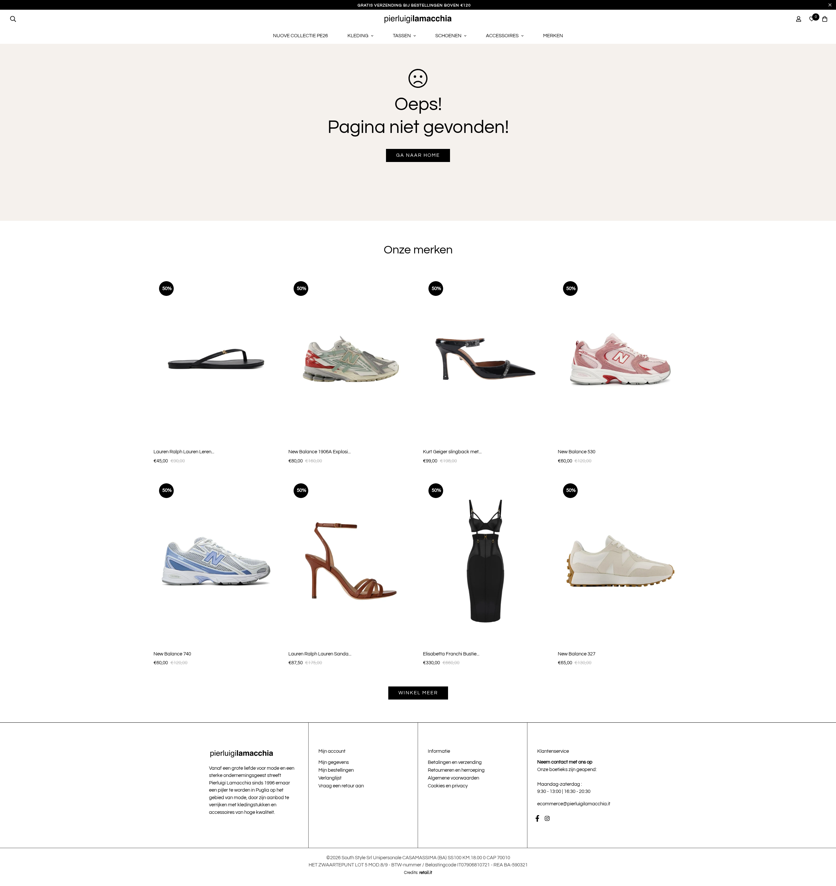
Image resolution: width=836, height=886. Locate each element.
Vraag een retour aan (341, 785)
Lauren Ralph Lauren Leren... (183, 451)
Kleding (357, 35)
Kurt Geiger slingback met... (452, 451)
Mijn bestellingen (336, 770)
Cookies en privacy (448, 785)
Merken (553, 35)
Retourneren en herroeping (456, 770)
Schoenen (448, 35)
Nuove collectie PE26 (300, 35)
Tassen (402, 35)
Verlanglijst (330, 778)
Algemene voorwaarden (453, 778)
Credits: (418, 872)
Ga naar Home (418, 155)
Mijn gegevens (333, 762)
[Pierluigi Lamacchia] (418, 19)
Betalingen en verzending (455, 762)
